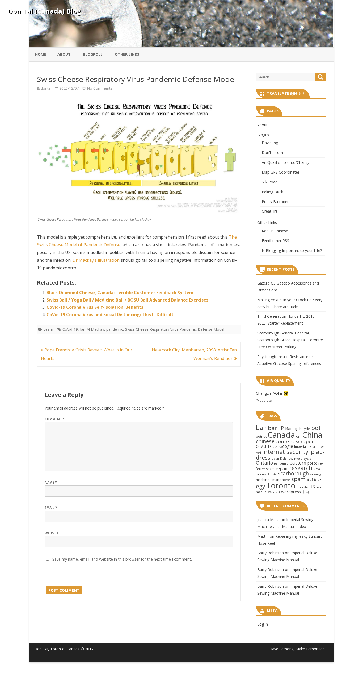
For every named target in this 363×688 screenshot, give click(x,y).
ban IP (276, 428)
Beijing (291, 428)
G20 (275, 447)
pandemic (114, 329)
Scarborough (293, 473)
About (64, 54)
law (290, 458)
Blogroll (93, 54)
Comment (55, 419)
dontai (46, 88)
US (312, 487)
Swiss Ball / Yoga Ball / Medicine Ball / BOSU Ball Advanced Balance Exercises (127, 300)
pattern (297, 462)
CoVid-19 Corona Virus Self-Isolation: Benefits (95, 307)
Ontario (264, 462)
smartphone (280, 479)
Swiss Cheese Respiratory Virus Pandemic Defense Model (174, 329)
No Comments (99, 88)
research (301, 468)
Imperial (300, 446)
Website (52, 533)
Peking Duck (272, 191)
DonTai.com (272, 152)
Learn (48, 329)
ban (261, 428)
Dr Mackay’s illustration (96, 260)
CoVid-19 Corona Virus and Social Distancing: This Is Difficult (110, 314)
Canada (281, 434)
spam (298, 479)
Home (40, 54)
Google (286, 446)
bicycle (304, 428)
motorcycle (302, 459)
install (312, 447)
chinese (265, 441)
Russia (272, 474)
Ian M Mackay (92, 329)
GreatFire (270, 211)
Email (51, 507)
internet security (285, 451)
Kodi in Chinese (275, 230)
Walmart (274, 492)
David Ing (270, 142)
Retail (318, 469)
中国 (305, 491)
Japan (275, 459)
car (298, 436)
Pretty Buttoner (275, 201)
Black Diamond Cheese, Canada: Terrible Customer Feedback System (120, 292)
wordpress (291, 491)
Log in (262, 624)
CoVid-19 (70, 329)
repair (282, 468)
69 (286, 393)
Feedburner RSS (275, 240)
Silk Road (269, 181)
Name (51, 482)
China (312, 434)
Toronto (281, 485)
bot (316, 428)
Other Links (127, 54)
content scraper (295, 441)
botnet (261, 436)
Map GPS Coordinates (281, 172)
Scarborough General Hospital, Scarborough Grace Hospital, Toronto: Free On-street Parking (290, 339)
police (312, 463)
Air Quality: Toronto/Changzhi (287, 162)
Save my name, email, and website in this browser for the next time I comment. (122, 559)
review (261, 474)
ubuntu (302, 487)
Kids (283, 458)
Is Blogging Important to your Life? (292, 250)
